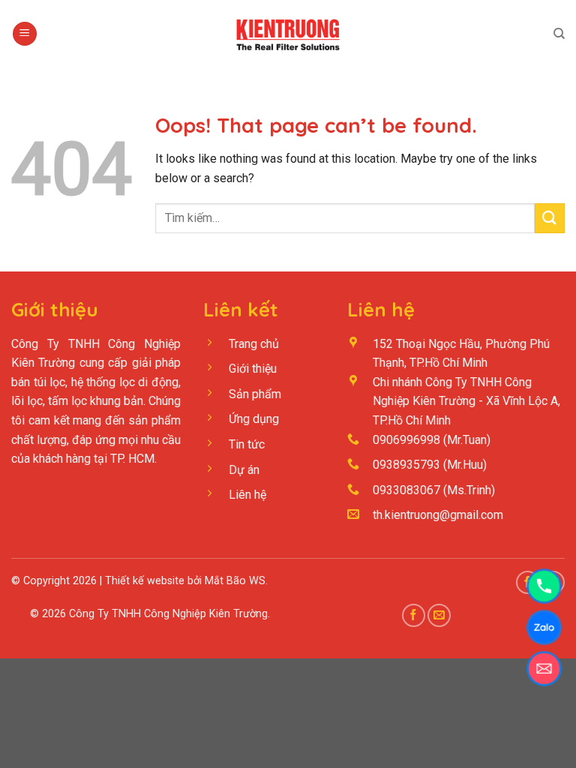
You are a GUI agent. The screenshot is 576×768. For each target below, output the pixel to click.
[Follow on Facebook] (413, 615)
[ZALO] (544, 627)
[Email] (544, 669)
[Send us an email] (439, 615)
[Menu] (25, 34)
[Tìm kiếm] (559, 34)
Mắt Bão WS (235, 580)
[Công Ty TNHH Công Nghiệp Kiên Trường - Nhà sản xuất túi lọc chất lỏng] (288, 33)
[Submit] (550, 217)
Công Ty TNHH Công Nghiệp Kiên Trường (168, 614)
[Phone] (544, 586)
